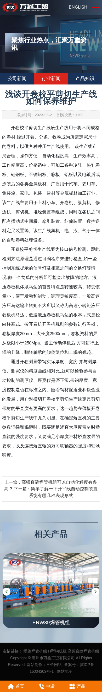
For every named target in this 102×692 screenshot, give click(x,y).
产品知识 (85, 78)
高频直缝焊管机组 (83, 651)
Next (95, 592)
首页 (20, 686)
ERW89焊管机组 (51, 622)
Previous (6, 592)
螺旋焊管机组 (35, 651)
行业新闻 (51, 78)
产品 (81, 686)
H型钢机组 (57, 651)
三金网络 (54, 664)
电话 (50, 686)
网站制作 (34, 664)
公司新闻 (17, 78)
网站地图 (64, 671)
